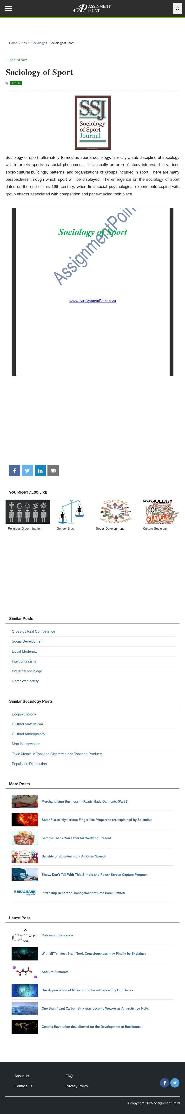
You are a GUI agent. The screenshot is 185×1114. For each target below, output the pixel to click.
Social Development (27, 641)
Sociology (18, 60)
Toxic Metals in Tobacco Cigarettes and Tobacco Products (57, 754)
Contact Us (23, 1086)
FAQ (69, 1076)
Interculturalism (24, 661)
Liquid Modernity (25, 651)
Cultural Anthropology (28, 734)
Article (16, 83)
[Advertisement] (93, 424)
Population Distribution (29, 764)
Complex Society (25, 681)
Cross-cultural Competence (33, 631)
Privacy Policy (77, 1086)
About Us (21, 1076)
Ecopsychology (24, 714)
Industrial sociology (27, 671)
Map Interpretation (26, 744)
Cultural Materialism (27, 724)
